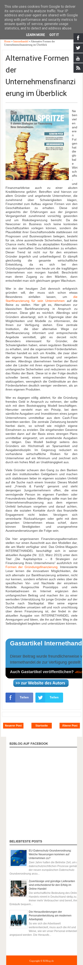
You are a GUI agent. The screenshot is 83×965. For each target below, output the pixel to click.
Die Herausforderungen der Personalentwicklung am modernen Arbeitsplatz (50, 915)
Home (7, 41)
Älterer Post (69, 725)
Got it (54, 35)
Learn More (35, 35)
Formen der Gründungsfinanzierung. (32, 567)
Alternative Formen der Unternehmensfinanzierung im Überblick (40, 76)
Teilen (24, 697)
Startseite (41, 725)
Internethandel (21, 41)
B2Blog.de (48, 960)
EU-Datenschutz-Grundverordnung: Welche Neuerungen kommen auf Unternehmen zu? (50, 854)
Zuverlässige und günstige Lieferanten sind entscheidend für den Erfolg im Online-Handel (52, 885)
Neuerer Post (13, 725)
